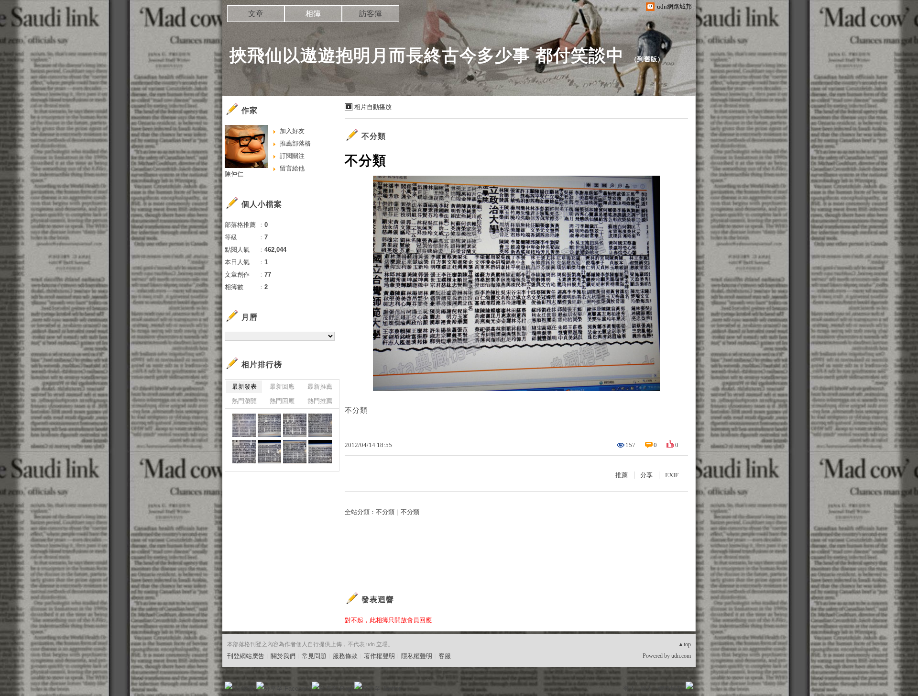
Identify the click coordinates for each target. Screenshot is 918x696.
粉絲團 (244, 688)
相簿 (313, 14)
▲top (684, 644)
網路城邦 (670, 688)
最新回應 (282, 386)
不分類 (373, 136)
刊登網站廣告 (245, 656)
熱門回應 (282, 400)
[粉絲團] (228, 685)
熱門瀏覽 (244, 400)
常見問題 (314, 656)
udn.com (681, 655)
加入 (646, 688)
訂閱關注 (292, 155)
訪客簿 (370, 14)
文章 (255, 14)
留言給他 (292, 168)
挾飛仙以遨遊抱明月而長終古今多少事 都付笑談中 (427, 55)
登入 (629, 688)
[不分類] (244, 425)
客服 (444, 656)
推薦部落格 (295, 143)
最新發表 (244, 386)
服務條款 (345, 656)
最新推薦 (319, 386)
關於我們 (283, 656)
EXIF (671, 475)
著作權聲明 (379, 656)
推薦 (621, 475)
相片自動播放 (373, 107)
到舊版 (647, 59)
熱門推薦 (319, 400)
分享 (646, 475)
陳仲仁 (234, 174)
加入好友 (292, 131)
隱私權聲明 (416, 656)
